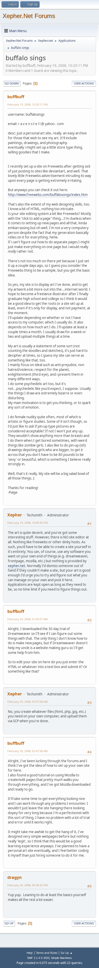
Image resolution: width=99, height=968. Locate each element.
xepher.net (16, 565)
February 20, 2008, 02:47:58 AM (27, 751)
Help (30, 953)
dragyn (14, 877)
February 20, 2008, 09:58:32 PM (27, 885)
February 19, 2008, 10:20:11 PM (27, 104)
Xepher (14, 515)
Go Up (9, 923)
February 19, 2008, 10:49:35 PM (27, 523)
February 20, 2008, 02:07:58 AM (27, 701)
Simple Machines (61, 957)
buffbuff (15, 96)
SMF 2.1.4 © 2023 (38, 957)
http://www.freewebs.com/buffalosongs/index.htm (48, 194)
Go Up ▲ (67, 953)
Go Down (12, 83)
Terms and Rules (46, 953)
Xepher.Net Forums (29, 15)
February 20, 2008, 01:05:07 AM (27, 619)
